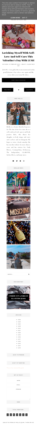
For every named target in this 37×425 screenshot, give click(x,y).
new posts (7, 89)
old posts (29, 89)
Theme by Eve (29, 422)
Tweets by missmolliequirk (15, 368)
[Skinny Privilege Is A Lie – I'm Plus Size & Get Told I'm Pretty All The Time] (18, 268)
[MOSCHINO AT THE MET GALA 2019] (18, 219)
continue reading (19, 80)
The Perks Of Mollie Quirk (16, 422)
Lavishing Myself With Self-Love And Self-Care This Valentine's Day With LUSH (18, 56)
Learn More (15, 18)
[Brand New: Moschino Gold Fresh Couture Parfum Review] (18, 244)
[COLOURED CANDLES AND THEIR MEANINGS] (18, 195)
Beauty (24, 64)
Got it (24, 18)
